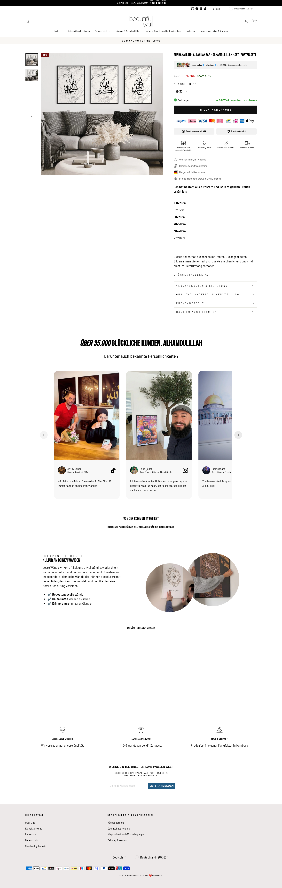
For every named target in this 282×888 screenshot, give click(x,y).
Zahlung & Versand (117, 840)
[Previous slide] (44, 435)
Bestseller (190, 30)
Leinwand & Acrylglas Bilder (127, 30)
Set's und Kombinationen (79, 30)
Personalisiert (101, 30)
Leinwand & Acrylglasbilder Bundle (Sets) (163, 30)
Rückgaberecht (190, 303)
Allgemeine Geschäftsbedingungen (126, 834)
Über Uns (30, 822)
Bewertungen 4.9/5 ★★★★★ (214, 30)
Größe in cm (185, 84)
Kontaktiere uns (33, 828)
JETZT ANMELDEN (162, 785)
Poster (57, 30)
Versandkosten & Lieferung (202, 285)
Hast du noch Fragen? (196, 311)
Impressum (31, 834)
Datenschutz (31, 840)
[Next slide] (238, 435)
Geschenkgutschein (35, 846)
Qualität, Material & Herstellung (208, 294)
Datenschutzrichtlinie (119, 828)
